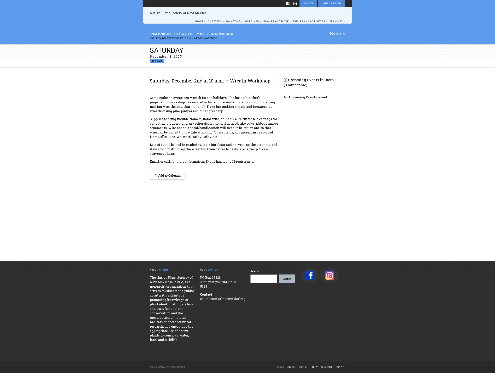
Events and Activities (309, 21)
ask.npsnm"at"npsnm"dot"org (222, 299)
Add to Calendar (170, 175)
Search (254, 271)
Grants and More (276, 21)
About (198, 21)
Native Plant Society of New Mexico (178, 13)
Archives (336, 21)
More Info (252, 21)
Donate (308, 3)
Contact (326, 366)
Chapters (215, 21)
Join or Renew (331, 3)
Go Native (233, 21)
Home (280, 366)
